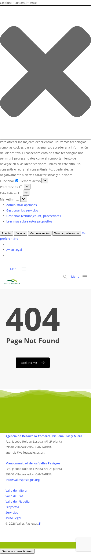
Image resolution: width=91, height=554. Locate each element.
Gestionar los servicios (22, 210)
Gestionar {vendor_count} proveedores (33, 216)
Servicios (12, 512)
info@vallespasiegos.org (23, 480)
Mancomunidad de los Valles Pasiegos (33, 463)
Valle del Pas (14, 496)
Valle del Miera (16, 491)
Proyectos (12, 507)
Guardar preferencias (67, 233)
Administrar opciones (21, 205)
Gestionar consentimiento (17, 551)
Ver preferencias (40, 233)
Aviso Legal (14, 250)
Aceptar (6, 233)
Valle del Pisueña (18, 501)
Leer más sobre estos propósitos (29, 221)
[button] (45, 72)
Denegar (20, 233)
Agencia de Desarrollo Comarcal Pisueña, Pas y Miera (44, 436)
